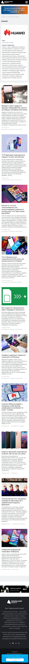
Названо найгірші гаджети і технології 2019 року (14, 356)
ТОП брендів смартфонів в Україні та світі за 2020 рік (13, 156)
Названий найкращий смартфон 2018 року (11, 551)
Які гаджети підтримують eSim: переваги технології (13, 309)
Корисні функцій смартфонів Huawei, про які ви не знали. (14, 453)
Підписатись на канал (15, 659)
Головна (3, 16)
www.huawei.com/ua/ (7, 42)
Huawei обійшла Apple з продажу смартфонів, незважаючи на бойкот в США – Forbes (12, 407)
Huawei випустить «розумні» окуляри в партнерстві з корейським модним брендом (14, 502)
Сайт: (3, 40)
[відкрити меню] (26, 2)
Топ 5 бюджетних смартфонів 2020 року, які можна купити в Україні (13, 259)
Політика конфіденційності (14, 653)
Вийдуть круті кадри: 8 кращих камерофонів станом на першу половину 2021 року (14, 108)
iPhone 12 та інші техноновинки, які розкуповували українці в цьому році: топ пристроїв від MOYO (13, 209)
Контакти (14, 651)
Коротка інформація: (8, 45)
